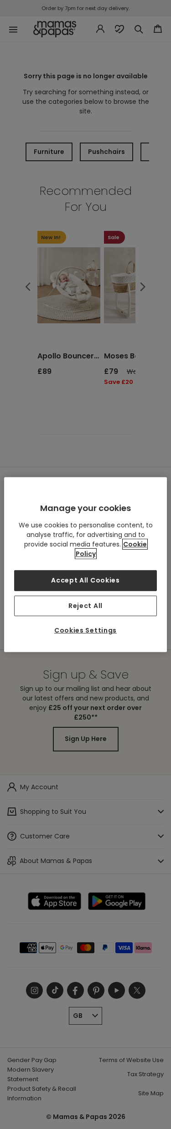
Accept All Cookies (85, 580)
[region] (85, 564)
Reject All (85, 605)
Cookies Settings (85, 630)
